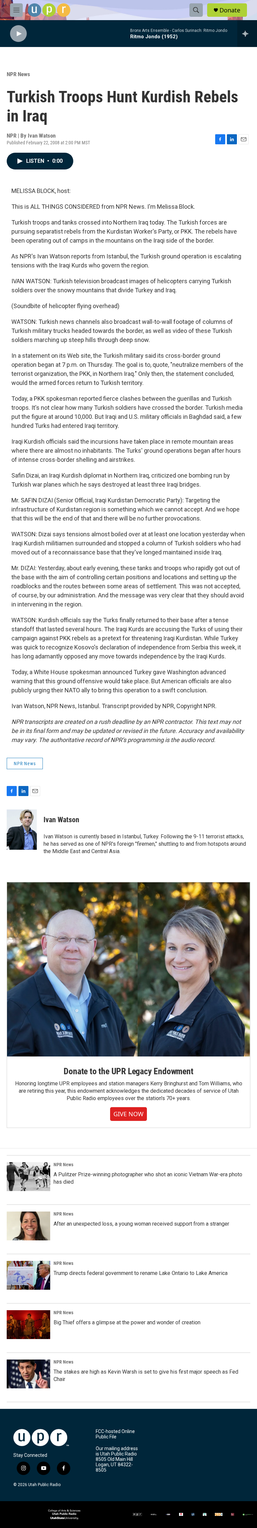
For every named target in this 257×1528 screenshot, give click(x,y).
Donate (230, 10)
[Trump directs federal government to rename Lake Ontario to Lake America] (28, 1275)
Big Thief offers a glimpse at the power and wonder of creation (127, 1322)
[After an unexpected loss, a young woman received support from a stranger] (28, 1226)
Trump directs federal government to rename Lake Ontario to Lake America (141, 1273)
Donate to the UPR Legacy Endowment (128, 1071)
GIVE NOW (128, 1114)
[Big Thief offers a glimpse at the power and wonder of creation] (28, 1324)
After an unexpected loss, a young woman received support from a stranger (141, 1224)
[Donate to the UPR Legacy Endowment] (128, 969)
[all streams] (247, 33)
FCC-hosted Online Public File (115, 1434)
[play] (18, 34)
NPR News (18, 74)
